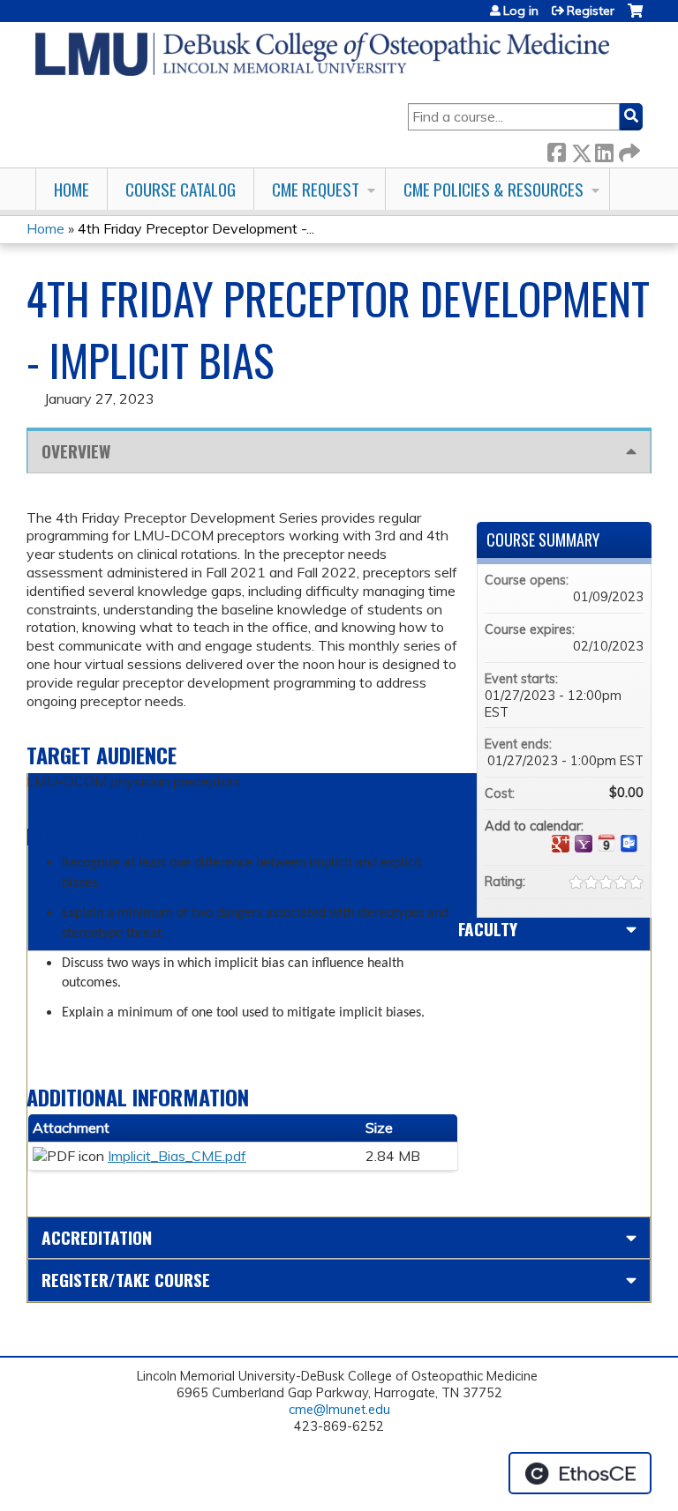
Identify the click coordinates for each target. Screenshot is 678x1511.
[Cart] (635, 17)
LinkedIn (604, 149)
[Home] (322, 54)
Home (71, 189)
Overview (75, 451)
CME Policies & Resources (493, 189)
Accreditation (96, 1237)
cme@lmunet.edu (339, 1410)
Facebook (556, 149)
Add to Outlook (629, 843)
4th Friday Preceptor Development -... (196, 228)
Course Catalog (180, 189)
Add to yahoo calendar (583, 843)
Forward (628, 149)
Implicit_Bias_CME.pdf (177, 1156)
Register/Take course (125, 1279)
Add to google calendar (560, 843)
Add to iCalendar (606, 843)
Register (590, 10)
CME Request (315, 189)
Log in (521, 10)
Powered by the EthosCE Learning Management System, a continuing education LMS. (580, 1473)
